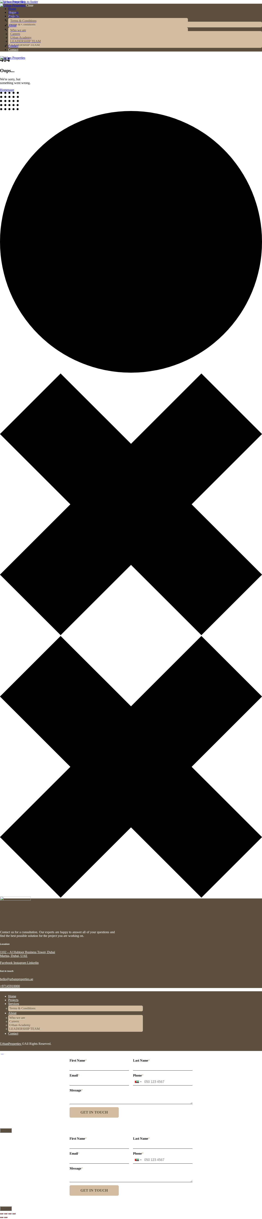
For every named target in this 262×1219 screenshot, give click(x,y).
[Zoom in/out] (1, 1213)
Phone (138, 1075)
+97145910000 (10, 986)
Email (74, 1075)
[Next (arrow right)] (5, 1217)
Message (76, 1090)
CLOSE (6, 1130)
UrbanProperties (11, 1043)
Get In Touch (94, 1112)
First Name (78, 1060)
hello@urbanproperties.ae (16, 979)
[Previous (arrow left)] (1, 1217)
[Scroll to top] (2, 1052)
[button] (2, 61)
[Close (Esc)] (14, 1213)
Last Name (141, 1060)
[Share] (9, 1213)
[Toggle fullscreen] (5, 1213)
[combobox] (138, 1082)
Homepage (7, 90)
